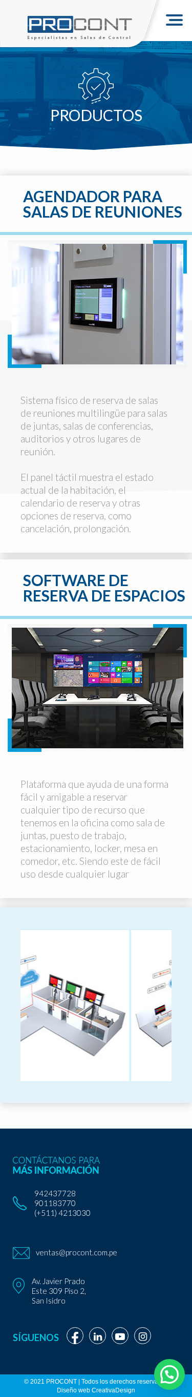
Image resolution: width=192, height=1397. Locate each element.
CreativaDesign (113, 1390)
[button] (169, 1374)
